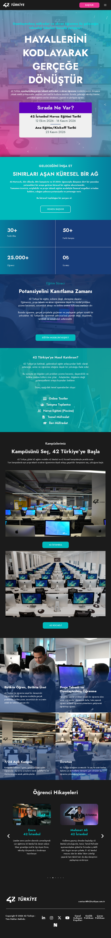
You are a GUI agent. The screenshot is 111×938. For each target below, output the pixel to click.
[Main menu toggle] (105, 5)
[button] (89, 5)
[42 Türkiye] (14, 5)
